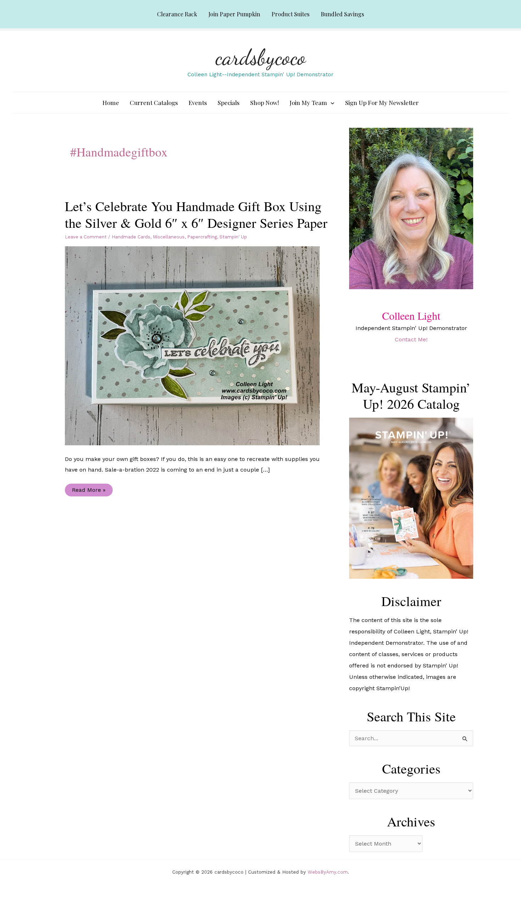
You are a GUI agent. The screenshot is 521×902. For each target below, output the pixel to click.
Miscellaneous (169, 237)
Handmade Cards (131, 237)
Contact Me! (411, 339)
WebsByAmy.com (328, 872)
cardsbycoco (260, 57)
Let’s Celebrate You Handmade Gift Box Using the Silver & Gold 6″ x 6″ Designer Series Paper (196, 214)
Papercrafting (202, 237)
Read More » (89, 491)
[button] (330, 102)
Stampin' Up (233, 237)
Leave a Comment (86, 237)
